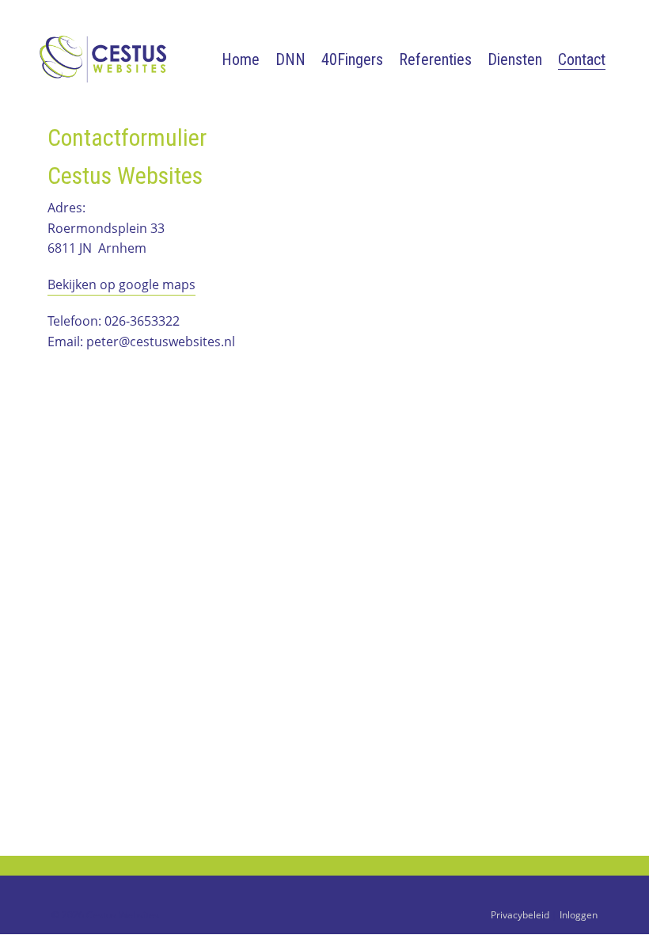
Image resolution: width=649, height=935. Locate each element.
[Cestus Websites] (111, 58)
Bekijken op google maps (121, 284)
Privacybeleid (520, 915)
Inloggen (579, 915)
